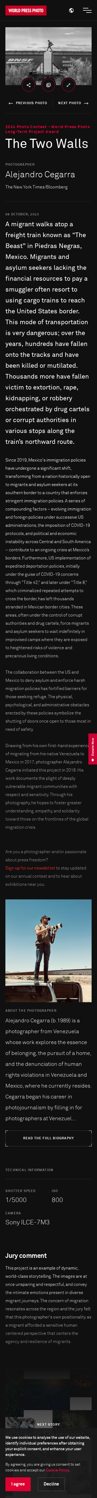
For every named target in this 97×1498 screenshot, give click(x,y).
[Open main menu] (87, 10)
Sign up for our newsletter (30, 868)
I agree (18, 1484)
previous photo (31, 103)
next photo (69, 103)
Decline (51, 1484)
